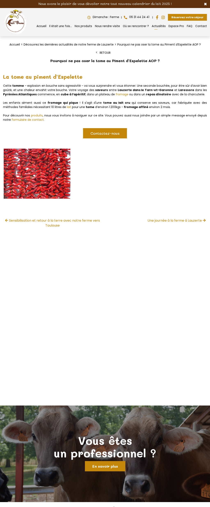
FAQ (189, 26)
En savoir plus (105, 466)
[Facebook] (157, 17)
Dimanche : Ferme (106, 17)
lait (69, 107)
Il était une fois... (60, 26)
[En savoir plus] (105, 454)
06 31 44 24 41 (139, 17)
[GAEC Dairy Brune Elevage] (15, 34)
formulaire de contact (28, 120)
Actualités (159, 26)
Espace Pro (176, 26)
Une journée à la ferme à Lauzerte (174, 220)
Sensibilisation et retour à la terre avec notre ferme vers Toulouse (54, 223)
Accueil (41, 26)
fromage (122, 94)
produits (37, 115)
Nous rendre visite (107, 26)
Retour (105, 53)
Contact (201, 26)
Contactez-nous (105, 133)
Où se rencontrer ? (136, 26)
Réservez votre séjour (187, 17)
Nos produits (83, 26)
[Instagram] (163, 17)
